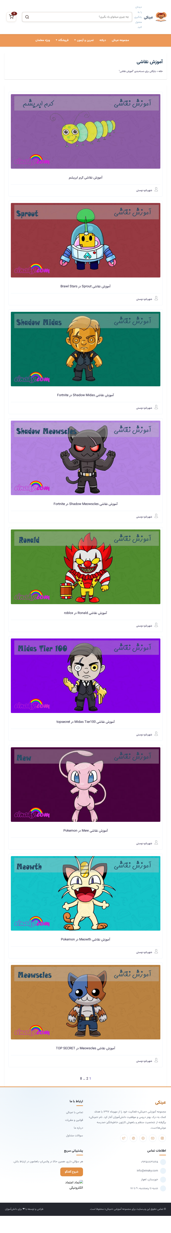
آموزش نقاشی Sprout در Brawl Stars (85, 286)
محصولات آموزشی (56, 58)
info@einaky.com (147, 1171)
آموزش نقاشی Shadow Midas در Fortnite (85, 395)
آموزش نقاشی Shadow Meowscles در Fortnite (86, 504)
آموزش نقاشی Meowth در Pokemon (85, 939)
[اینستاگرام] (162, 1138)
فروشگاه (63, 40)
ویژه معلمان (42, 40)
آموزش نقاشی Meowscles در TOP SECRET (85, 1048)
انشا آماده (86, 58)
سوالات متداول (74, 1135)
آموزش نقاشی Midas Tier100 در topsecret (86, 722)
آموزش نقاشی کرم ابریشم (85, 177)
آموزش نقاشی (58, 86)
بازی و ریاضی (59, 72)
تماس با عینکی (74, 1112)
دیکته (102, 40)
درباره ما (78, 1128)
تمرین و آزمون (85, 40)
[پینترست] (133, 1138)
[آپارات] (143, 1138)
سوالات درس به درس (79, 72)
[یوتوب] (152, 1138)
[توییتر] (124, 1138)
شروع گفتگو (71, 1172)
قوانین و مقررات (74, 1120)
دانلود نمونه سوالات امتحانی (75, 86)
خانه (160, 71)
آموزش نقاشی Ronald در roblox (85, 613)
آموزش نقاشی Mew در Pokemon (85, 831)
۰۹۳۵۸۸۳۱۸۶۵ (149, 1162)
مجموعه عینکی (120, 40)
